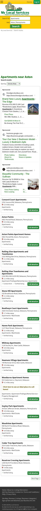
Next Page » (36, 478)
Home (4, 490)
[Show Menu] (1, 2)
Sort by (3, 83)
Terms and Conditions (31, 492)
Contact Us (19, 492)
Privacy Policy (11, 494)
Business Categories (29, 498)
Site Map (5, 498)
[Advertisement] (20, 53)
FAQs (3, 494)
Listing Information (20, 490)
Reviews (12, 498)
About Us (10, 490)
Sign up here (6, 501)
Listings (18, 498)
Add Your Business (8, 492)
